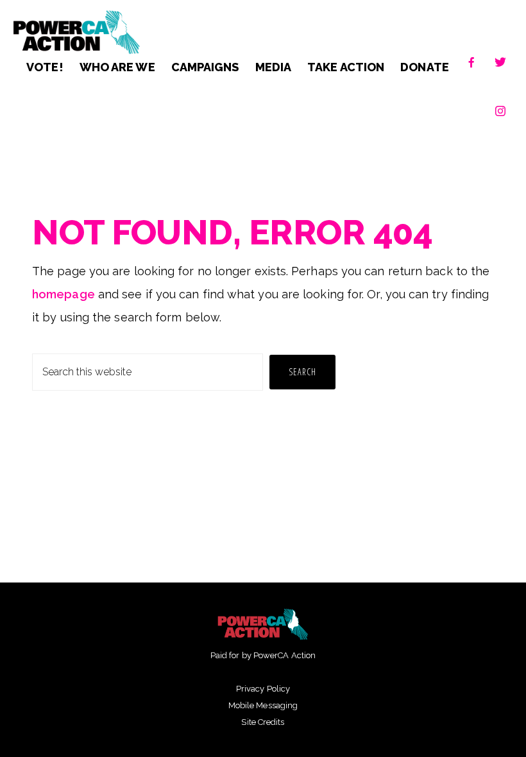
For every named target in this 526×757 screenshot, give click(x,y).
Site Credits (262, 722)
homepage (63, 294)
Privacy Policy (263, 688)
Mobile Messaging (263, 705)
